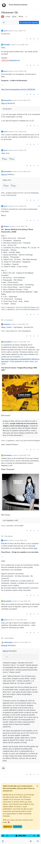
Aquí (35, 548)
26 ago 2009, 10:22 (21, 540)
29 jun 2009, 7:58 (21, 226)
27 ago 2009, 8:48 (20, 620)
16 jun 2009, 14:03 (24, 171)
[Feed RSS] (26, 16)
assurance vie (14, 60)
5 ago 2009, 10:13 (24, 342)
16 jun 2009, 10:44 (20, 131)
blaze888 (6, 44)
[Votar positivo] (27, 38)
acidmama (7, 324)
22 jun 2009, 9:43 (20, 206)
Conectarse (17, 826)
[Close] (37, 786)
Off (3, 16)
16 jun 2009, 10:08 (20, 71)
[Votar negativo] (34, 38)
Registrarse (7, 826)
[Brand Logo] (4, 4)
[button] (3, 841)
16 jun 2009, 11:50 (20, 150)
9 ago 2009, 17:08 (24, 455)
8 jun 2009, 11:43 (20, 30)
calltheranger (8, 642)
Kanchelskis (7, 100)
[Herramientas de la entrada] (38, 38)
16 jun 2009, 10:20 (24, 100)
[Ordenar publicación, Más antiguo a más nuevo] (4, 22)
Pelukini (6, 226)
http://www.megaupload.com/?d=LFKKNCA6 (18, 89)
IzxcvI (5, 30)
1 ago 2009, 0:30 (23, 324)
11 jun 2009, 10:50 (22, 44)
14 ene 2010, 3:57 (25, 642)
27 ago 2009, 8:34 (24, 601)
